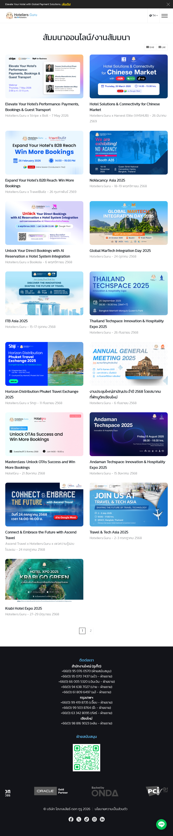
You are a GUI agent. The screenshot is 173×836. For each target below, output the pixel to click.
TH (154, 15)
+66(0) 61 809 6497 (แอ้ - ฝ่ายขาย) (86, 692)
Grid (151, 47)
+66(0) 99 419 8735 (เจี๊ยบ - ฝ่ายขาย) (86, 702)
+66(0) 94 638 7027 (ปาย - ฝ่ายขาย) (86, 687)
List (163, 47)
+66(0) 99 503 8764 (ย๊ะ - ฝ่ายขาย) (86, 707)
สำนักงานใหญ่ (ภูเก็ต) (86, 666)
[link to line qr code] (86, 770)
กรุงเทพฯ (86, 697)
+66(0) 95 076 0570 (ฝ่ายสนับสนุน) (86, 671)
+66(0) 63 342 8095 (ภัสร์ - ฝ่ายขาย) (86, 713)
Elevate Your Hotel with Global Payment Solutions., (37, 4)
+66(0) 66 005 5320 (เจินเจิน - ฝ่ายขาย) (86, 681)
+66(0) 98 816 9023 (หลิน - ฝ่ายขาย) (86, 723)
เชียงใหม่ (86, 718)
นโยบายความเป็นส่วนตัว (111, 809)
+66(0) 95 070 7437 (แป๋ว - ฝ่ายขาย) (86, 676)
